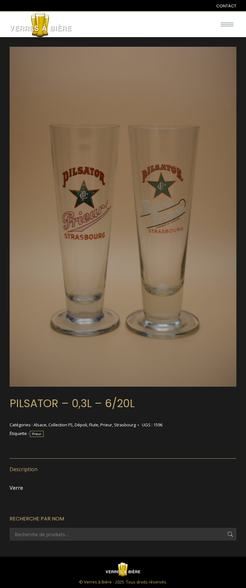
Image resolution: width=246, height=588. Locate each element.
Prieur (106, 425)
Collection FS (60, 425)
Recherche (229, 534)
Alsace (40, 425)
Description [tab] (23, 469)
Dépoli (81, 425)
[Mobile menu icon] (227, 24)
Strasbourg (125, 425)
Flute (93, 425)
